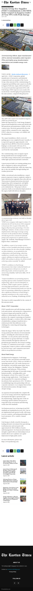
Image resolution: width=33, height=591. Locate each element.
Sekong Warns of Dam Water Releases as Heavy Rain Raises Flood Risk (10, 480)
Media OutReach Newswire (7, 6)
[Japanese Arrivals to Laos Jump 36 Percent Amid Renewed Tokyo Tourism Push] (23, 490)
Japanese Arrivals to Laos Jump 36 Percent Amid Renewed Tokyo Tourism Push (10, 489)
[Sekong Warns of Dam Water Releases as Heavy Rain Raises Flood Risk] (23, 481)
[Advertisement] (16, 525)
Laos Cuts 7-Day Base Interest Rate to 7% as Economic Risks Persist (10, 462)
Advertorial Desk (7, 20)
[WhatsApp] (14, 25)
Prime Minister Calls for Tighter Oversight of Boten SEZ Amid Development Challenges (11, 498)
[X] (11, 25)
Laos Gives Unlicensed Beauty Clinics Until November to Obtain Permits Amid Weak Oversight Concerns (10, 471)
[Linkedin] (18, 25)
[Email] (22, 25)
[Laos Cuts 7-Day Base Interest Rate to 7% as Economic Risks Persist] (23, 463)
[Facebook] (7, 25)
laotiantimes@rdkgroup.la (13, 569)
